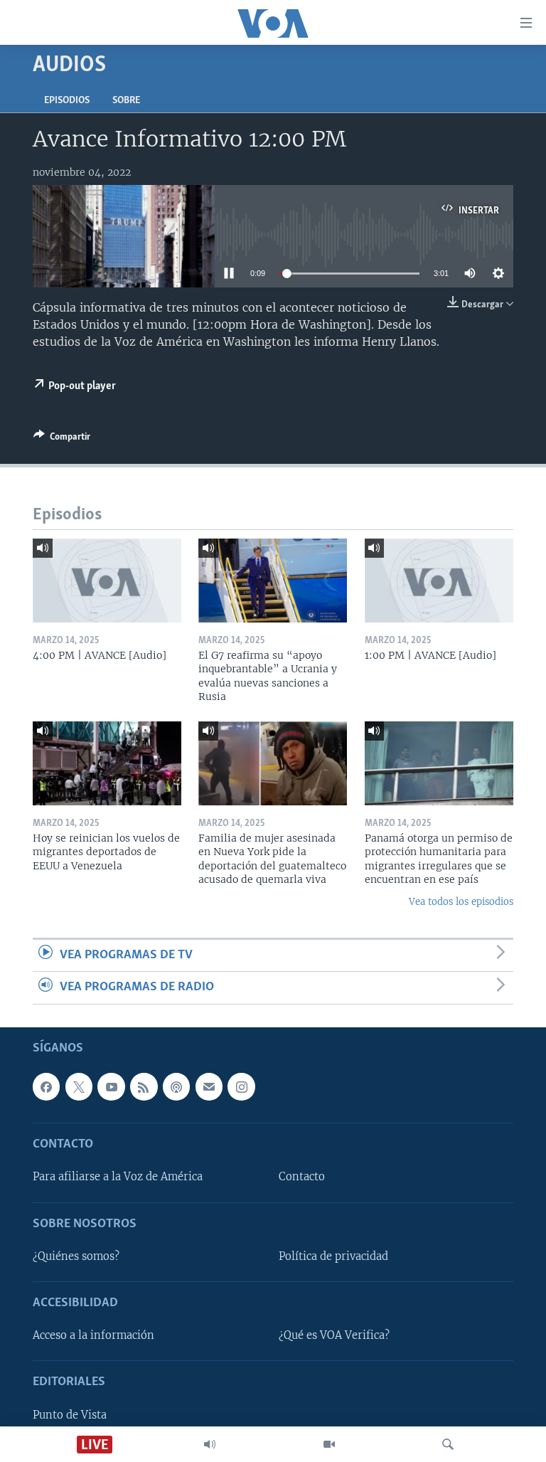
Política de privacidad (333, 1256)
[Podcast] (176, 1086)
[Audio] (209, 1444)
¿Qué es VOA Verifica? (334, 1335)
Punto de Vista (70, 1414)
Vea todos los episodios (461, 902)
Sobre (126, 100)
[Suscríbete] (209, 1086)
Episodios (67, 100)
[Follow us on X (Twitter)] (78, 1086)
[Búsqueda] (448, 1444)
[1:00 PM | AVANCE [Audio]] (439, 581)
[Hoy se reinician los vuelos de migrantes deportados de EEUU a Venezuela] (107, 763)
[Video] (329, 1444)
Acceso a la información (93, 1335)
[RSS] (143, 1086)
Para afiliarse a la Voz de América (118, 1176)
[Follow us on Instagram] (241, 1086)
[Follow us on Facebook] (46, 1086)
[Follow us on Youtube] (110, 1086)
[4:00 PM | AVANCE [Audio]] (107, 581)
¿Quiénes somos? (76, 1256)
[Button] (61, 438)
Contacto (302, 1176)
